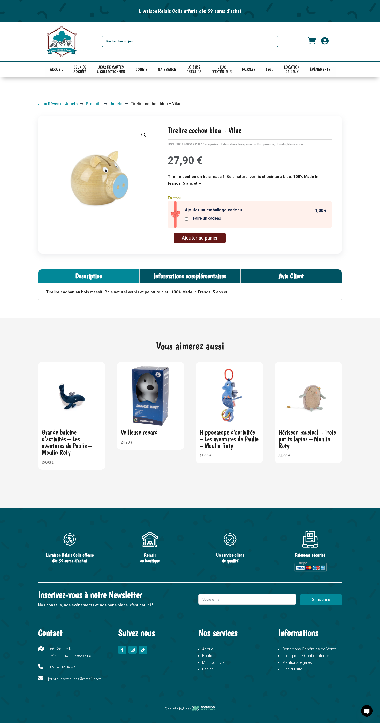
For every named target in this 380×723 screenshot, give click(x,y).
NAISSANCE (167, 69)
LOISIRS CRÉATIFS (193, 70)
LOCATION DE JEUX (292, 70)
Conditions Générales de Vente (309, 649)
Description (88, 276)
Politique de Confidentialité (305, 655)
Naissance (295, 144)
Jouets (281, 144)
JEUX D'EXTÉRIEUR (222, 70)
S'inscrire (321, 599)
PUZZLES (248, 69)
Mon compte (213, 662)
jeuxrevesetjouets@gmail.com (74, 679)
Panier (207, 669)
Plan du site (292, 669)
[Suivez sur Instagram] (132, 650)
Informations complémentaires (190, 276)
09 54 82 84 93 (62, 667)
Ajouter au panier (200, 238)
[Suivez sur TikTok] (143, 650)
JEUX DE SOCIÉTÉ (79, 70)
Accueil (208, 649)
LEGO (270, 69)
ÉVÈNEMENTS (320, 69)
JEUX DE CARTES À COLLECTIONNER (111, 70)
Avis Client (291, 276)
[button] (143, 135)
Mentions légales (297, 662)
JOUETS (141, 69)
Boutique (210, 655)
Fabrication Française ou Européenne (247, 144)
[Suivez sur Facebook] (122, 650)
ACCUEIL (56, 69)
